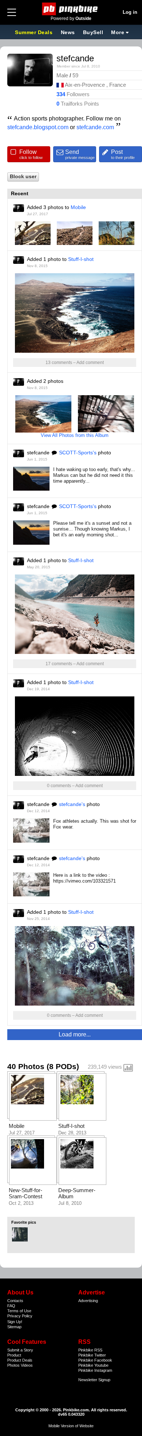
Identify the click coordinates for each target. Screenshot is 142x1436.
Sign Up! (14, 1322)
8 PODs (62, 1066)
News (68, 32)
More (117, 32)
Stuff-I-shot (81, 259)
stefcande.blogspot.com (37, 127)
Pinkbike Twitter (92, 1355)
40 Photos (25, 1066)
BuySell (93, 32)
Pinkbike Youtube (93, 1365)
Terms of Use (19, 1311)
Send (80, 154)
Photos (13, 1365)
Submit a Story (20, 1350)
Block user (23, 176)
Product (14, 1355)
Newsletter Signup (94, 1380)
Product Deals (19, 1360)
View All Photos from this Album (75, 435)
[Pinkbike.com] (71, 9)
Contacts (15, 1300)
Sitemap (14, 1327)
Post (123, 154)
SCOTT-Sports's (77, 452)
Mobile (78, 207)
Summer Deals (34, 32)
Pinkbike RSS (90, 1350)
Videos (27, 1365)
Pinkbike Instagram (95, 1370)
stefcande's (72, 804)
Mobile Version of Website (71, 1426)
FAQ (11, 1306)
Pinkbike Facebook (95, 1360)
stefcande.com (95, 127)
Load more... (75, 1034)
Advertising (88, 1300)
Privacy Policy (19, 1316)
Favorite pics (23, 1222)
